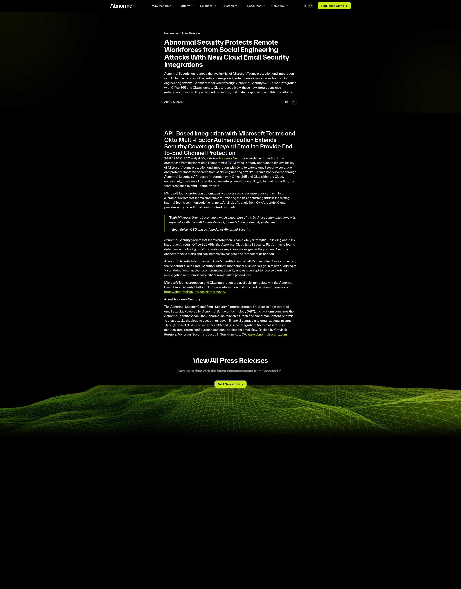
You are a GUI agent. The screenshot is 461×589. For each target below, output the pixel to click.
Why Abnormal (162, 5)
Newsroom (171, 33)
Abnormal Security (232, 158)
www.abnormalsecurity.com (267, 334)
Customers (230, 5)
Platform (184, 5)
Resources (254, 5)
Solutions (206, 5)
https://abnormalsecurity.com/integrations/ (194, 291)
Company (277, 5)
